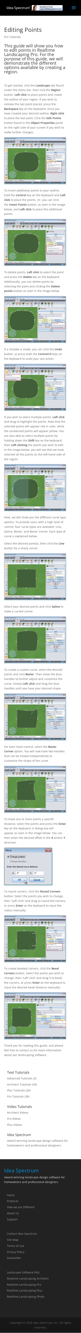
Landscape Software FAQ (23, 1272)
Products (12, 1201)
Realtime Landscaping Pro (24, 1284)
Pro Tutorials (12, 37)
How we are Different (21, 1207)
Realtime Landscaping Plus (24, 1290)
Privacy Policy (15, 1252)
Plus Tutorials (16, 1090)
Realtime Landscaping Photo (25, 1296)
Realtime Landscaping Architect (28, 1278)
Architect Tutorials (19, 1084)
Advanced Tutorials (19, 1078)
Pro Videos (14, 1118)
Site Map (12, 1240)
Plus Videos (14, 1125)
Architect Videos (17, 1112)
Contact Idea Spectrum (22, 1233)
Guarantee (14, 1258)
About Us (13, 1213)
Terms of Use (15, 1246)
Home (11, 1195)
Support (12, 1219)
